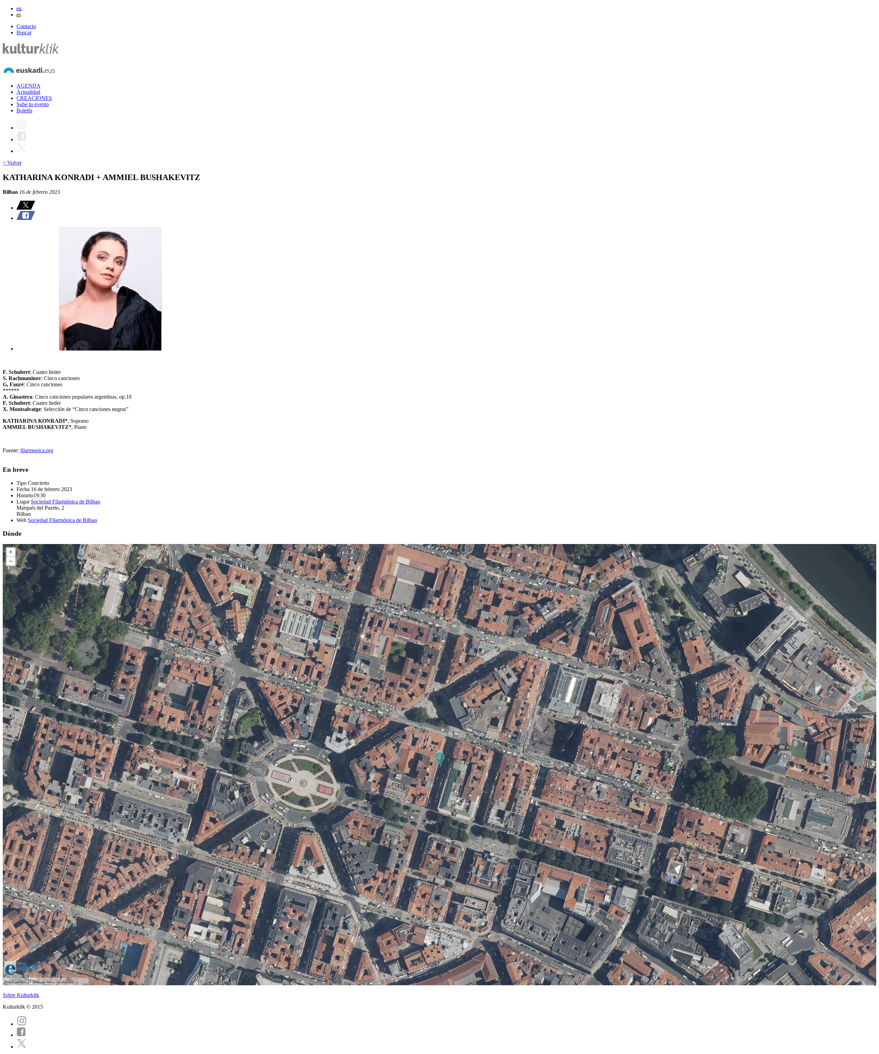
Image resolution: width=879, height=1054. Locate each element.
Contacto (26, 26)
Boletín (24, 110)
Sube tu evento (32, 104)
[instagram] (21, 1024)
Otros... (80, 982)
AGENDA (28, 86)
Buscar (24, 32)
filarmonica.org (36, 450)
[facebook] (21, 1035)
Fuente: (11, 450)
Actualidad (28, 92)
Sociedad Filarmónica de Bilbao (65, 501)
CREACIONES (34, 98)
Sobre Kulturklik (21, 995)
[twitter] (21, 1047)
